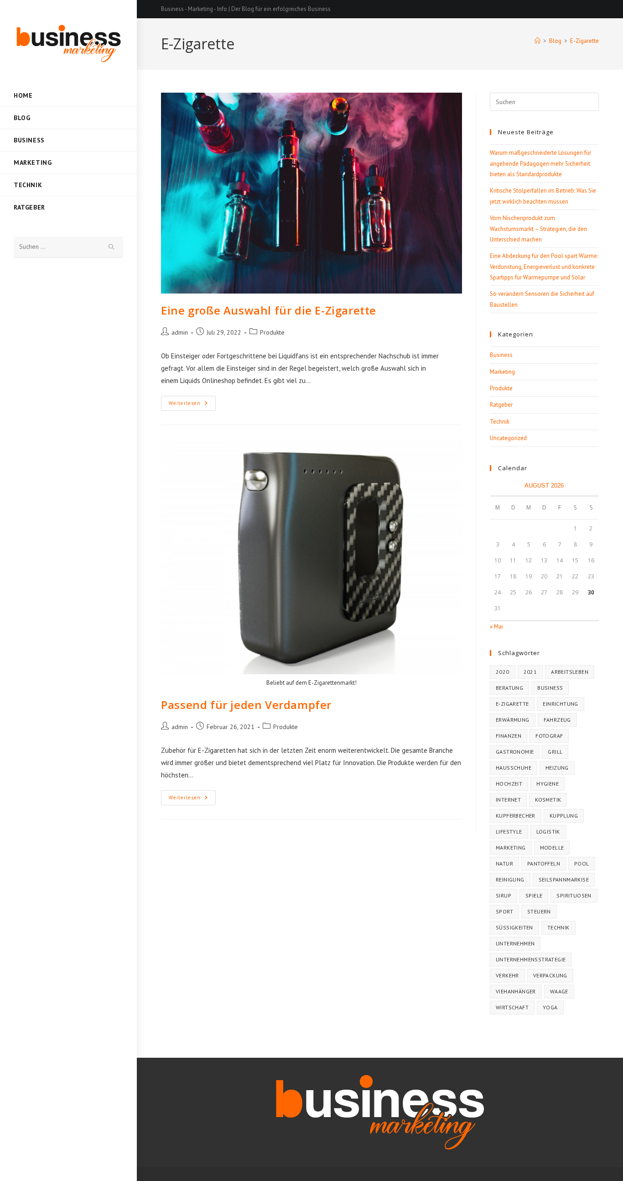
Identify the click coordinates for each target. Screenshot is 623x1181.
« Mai (496, 626)
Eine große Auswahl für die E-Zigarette (268, 310)
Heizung (557, 767)
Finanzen (508, 735)
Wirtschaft (512, 1007)
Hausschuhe (513, 767)
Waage (559, 991)
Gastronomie (515, 751)
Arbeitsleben (569, 671)
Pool (581, 863)
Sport (504, 911)
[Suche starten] (111, 247)
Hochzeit (509, 783)
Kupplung (564, 815)
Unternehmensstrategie (531, 959)
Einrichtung (560, 703)
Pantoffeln (543, 863)
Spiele (533, 895)
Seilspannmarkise (564, 879)
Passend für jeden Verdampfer (246, 704)
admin (179, 332)
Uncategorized (508, 438)
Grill (555, 751)
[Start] (537, 41)
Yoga (550, 1007)
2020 (502, 671)
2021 (530, 671)
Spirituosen (573, 895)
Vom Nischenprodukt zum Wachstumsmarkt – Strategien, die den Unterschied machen (538, 228)
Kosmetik (548, 799)
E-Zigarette (584, 41)
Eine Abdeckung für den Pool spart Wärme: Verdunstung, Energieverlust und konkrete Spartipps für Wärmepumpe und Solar (544, 266)
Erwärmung (513, 719)
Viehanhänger (516, 991)
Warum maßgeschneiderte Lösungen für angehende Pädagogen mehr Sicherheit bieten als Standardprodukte (540, 163)
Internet (508, 799)
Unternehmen (515, 943)
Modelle (552, 847)
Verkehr (507, 975)
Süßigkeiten (514, 927)
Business (501, 355)
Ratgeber (501, 405)
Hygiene (547, 783)
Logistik (548, 831)
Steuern (539, 911)
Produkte (272, 332)
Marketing (502, 372)
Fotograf (549, 735)
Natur (504, 863)
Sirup (503, 895)
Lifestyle (509, 831)
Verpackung (550, 975)
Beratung (509, 687)
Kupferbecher (515, 815)
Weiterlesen (192, 405)
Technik (499, 421)
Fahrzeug (557, 719)
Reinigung (510, 879)
